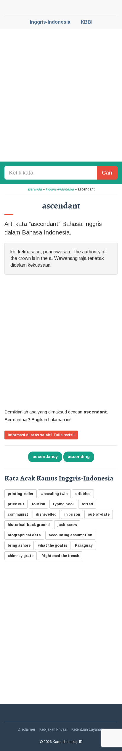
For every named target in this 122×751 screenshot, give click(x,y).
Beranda (35, 189)
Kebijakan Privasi (53, 729)
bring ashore (19, 545)
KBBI (86, 22)
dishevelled (46, 514)
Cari (107, 173)
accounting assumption (70, 535)
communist (18, 514)
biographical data (24, 535)
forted (87, 504)
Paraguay (84, 545)
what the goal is (52, 545)
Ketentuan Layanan (87, 729)
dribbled (83, 494)
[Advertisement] (61, 95)
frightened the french (60, 556)
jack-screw (67, 525)
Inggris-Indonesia (50, 22)
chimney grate (20, 556)
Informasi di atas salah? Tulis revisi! (41, 435)
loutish (38, 504)
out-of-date (99, 514)
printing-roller (20, 494)
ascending (79, 456)
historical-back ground (29, 525)
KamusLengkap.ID (61, 7)
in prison (72, 514)
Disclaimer (26, 729)
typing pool (63, 504)
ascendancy (45, 456)
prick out (16, 504)
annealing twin (54, 494)
